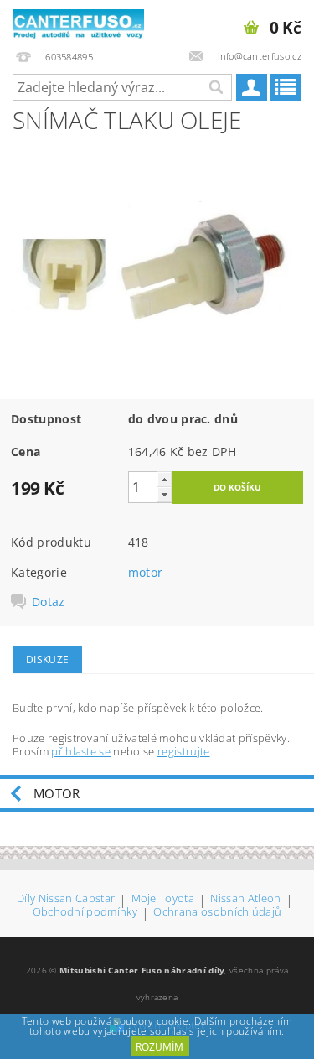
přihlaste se (81, 751)
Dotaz (48, 602)
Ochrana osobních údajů (217, 912)
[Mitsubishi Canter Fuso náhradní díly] (79, 22)
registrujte (183, 751)
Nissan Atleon (245, 899)
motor (145, 572)
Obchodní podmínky (85, 912)
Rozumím (159, 1047)
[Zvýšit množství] (164, 479)
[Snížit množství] (164, 494)
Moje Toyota (163, 899)
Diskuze (47, 659)
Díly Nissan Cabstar (66, 899)
